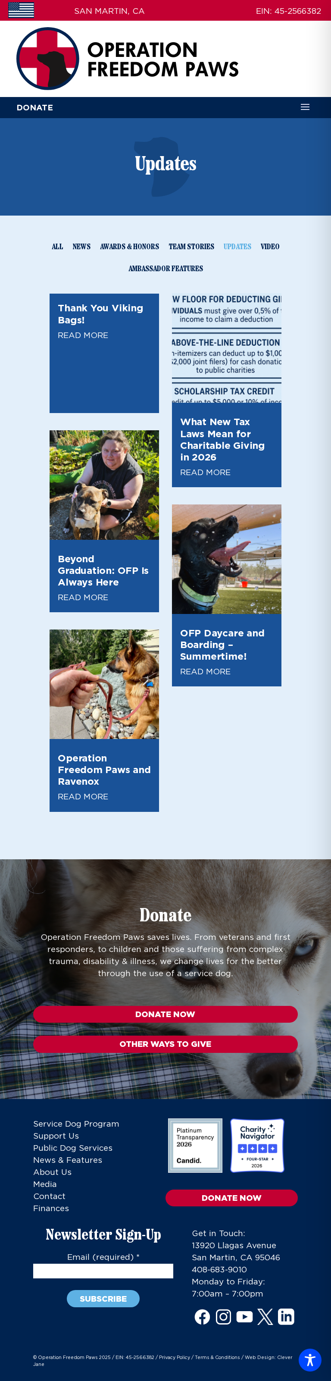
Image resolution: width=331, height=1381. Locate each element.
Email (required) (103, 1257)
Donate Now (165, 1014)
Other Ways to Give (165, 1044)
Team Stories (191, 247)
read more (83, 336)
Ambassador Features (165, 269)
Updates (237, 247)
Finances (51, 1209)
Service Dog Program (76, 1124)
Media (45, 1185)
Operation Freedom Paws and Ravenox (104, 769)
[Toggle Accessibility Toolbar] (310, 1360)
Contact (49, 1197)
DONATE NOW (232, 1197)
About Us (52, 1172)
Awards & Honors (129, 247)
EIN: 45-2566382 (135, 1358)
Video (270, 247)
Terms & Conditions (217, 1358)
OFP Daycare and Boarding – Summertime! (222, 644)
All (57, 247)
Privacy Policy (174, 1358)
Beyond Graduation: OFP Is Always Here (103, 570)
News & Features (67, 1160)
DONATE (34, 107)
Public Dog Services (72, 1148)
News (82, 247)
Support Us (56, 1136)
